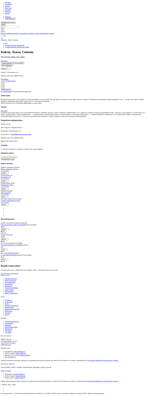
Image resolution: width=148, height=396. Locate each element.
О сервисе (8, 4)
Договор (8, 313)
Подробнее (4, 79)
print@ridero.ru (21, 353)
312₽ (3, 173)
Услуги (7, 6)
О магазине (9, 302)
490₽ (3, 239)
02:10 (2, 235)
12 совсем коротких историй (10, 245)
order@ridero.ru (25, 355)
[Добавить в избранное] (3, 83)
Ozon (12, 134)
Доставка (8, 332)
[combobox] (74, 27)
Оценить (13, 81)
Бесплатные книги (11, 327)
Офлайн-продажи (11, 279)
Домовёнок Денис (7, 185)
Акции (7, 13)
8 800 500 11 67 (6, 345)
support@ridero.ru (19, 351)
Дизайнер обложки (11, 288)
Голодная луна (6, 177)
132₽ (3, 189)
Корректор (8, 286)
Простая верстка (10, 280)
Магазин (8, 2)
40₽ (3, 259)
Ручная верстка (10, 282)
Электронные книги (12, 321)
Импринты (12, 33)
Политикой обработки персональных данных (102, 360)
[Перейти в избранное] (2, 36)
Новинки (8, 325)
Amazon (23, 134)
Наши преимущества (12, 309)
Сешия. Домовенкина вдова (10, 200)
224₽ (3, 181)
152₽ (3, 204)
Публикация (9, 291)
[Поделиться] (3, 87)
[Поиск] (2, 29)
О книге (3, 91)
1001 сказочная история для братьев (13, 225)
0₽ (3, 249)
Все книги (4, 33)
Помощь (8, 17)
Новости (8, 11)
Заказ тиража (9, 289)
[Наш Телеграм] (6, 390)
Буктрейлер (9, 284)
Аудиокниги (9, 323)
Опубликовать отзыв (8, 159)
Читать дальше (6, 371)
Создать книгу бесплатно (9, 273)
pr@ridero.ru (12, 357)
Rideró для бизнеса (11, 293)
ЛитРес (28, 134)
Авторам (8, 10)
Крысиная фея (6, 193)
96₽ (3, 197)
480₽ (3, 229)
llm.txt (7, 314)
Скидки (35, 33)
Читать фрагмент (7, 65)
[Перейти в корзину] (4, 36)
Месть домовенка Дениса (9, 169)
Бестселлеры (20, 33)
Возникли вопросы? (12, 305)
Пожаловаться (6, 89)
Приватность (9, 307)
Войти (3, 24)
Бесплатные (28, 33)
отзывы (9, 91)
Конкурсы (8, 8)
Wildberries (17, 134)
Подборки (41, 33)
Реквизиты (8, 311)
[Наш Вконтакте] (6, 388)
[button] (74, 29)
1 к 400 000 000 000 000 (9, 255)
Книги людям (49, 33)
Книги (7, 304)
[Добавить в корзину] (9, 68)
